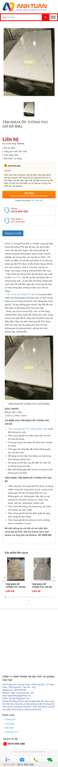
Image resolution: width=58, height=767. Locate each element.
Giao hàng (9, 723)
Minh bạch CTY (12, 732)
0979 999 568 (37, 200)
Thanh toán (10, 719)
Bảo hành (9, 728)
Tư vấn (29, 194)
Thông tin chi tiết (13, 233)
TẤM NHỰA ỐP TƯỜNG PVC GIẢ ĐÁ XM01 (42, 587)
